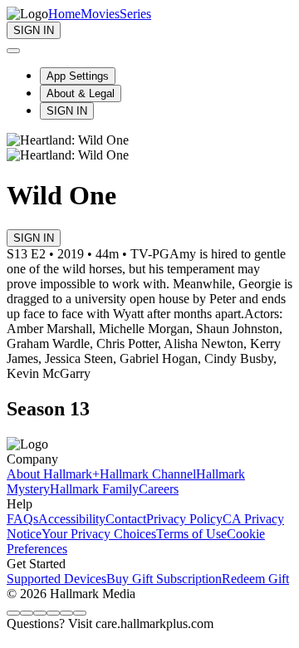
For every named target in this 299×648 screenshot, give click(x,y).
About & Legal (81, 93)
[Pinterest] (66, 613)
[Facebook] (13, 613)
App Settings (78, 76)
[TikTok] (53, 613)
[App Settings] (13, 50)
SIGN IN (67, 111)
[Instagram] (26, 613)
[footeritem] (53, 474)
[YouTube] (79, 613)
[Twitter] (40, 613)
